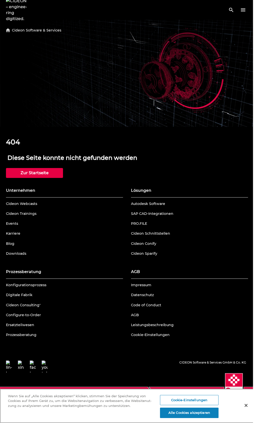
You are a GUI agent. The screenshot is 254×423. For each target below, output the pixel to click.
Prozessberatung (21, 335)
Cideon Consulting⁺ (23, 305)
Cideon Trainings (21, 213)
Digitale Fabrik (19, 295)
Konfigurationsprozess (26, 285)
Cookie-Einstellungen (150, 335)
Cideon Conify (143, 243)
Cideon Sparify (144, 253)
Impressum (141, 285)
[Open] (243, 10)
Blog (10, 243)
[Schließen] (246, 405)
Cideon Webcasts (21, 203)
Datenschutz (142, 295)
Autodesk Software (148, 203)
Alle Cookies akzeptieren (189, 413)
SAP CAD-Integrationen (152, 213)
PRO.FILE (139, 223)
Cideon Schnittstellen (150, 233)
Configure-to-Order (23, 315)
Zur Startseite (35, 172)
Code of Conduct (146, 305)
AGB (135, 315)
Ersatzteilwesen (20, 325)
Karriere (13, 233)
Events (12, 223)
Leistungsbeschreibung (152, 325)
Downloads (16, 253)
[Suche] (231, 10)
